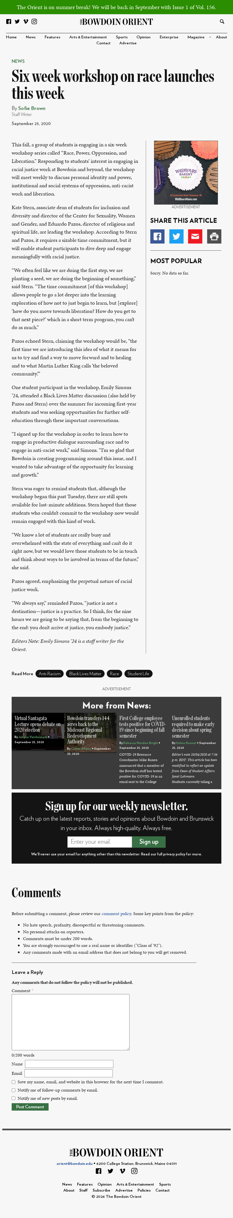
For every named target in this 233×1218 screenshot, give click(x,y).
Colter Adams (81, 748)
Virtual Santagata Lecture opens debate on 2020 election (37, 724)
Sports (122, 37)
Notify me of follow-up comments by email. (58, 1090)
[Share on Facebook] (157, 236)
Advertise (128, 43)
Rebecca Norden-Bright (140, 743)
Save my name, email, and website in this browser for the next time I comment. (91, 1081)
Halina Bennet (186, 743)
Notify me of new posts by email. (48, 1098)
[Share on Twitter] (176, 236)
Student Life (138, 674)
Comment (22, 990)
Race (114, 674)
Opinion (143, 37)
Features (52, 37)
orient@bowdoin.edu (75, 1163)
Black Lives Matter (85, 674)
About (221, 37)
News (31, 37)
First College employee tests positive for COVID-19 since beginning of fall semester (142, 727)
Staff (83, 1190)
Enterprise (169, 37)
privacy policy (174, 854)
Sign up (149, 842)
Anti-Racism (50, 674)
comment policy (116, 913)
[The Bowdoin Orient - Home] (116, 21)
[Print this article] (214, 236)
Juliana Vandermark (32, 737)
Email (17, 1073)
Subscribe (101, 1190)
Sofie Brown (31, 108)
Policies (144, 1190)
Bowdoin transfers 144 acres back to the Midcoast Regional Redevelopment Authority (88, 730)
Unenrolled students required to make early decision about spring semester (193, 727)
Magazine (196, 37)
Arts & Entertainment (88, 37)
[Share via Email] (195, 236)
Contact (103, 43)
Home (11, 37)
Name (17, 1064)
